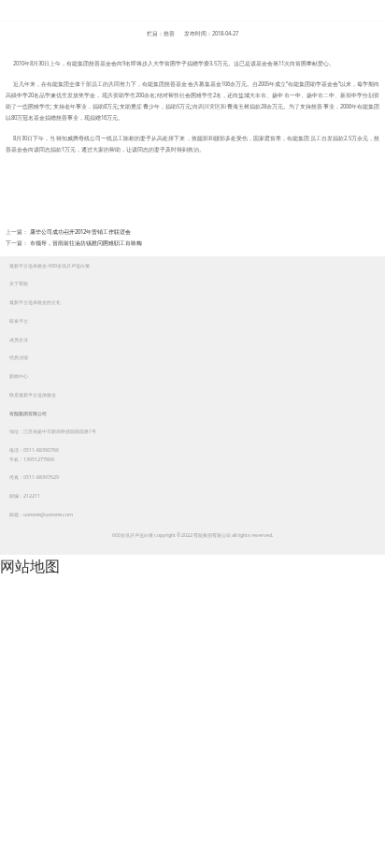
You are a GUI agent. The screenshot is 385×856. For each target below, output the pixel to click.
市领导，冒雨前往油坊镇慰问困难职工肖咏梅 (86, 243)
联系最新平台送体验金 (32, 395)
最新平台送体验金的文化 (35, 302)
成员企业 (18, 339)
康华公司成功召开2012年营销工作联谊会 (80, 232)
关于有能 (18, 283)
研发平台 (18, 321)
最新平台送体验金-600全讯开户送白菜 (192, 10)
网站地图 (30, 566)
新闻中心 (18, 376)
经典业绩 (18, 357)
